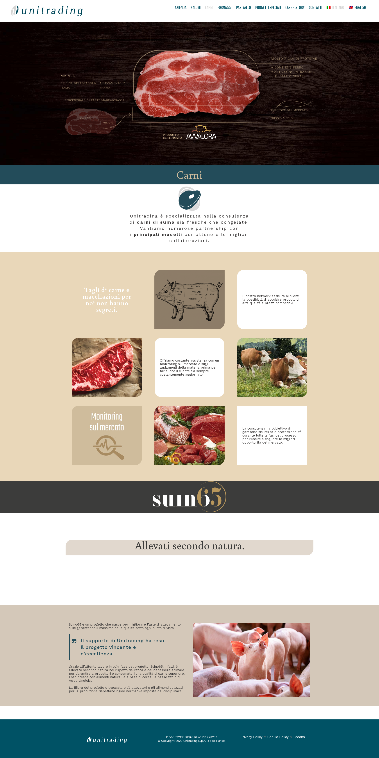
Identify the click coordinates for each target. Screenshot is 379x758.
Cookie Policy (278, 737)
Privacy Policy (251, 737)
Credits (299, 737)
